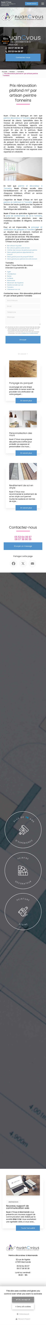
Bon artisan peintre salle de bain (18, 248)
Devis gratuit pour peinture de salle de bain (22, 259)
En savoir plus (26, 400)
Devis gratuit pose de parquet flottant (20, 257)
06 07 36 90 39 (15, 48)
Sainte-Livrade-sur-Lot (15, 285)
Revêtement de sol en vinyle (21, 486)
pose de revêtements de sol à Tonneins (24, 216)
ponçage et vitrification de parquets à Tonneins (23, 228)
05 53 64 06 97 (15, 51)
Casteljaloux (11, 274)
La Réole (10, 278)
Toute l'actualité (28, 1228)
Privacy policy (24, 1319)
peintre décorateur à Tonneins (17, 118)
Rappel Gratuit (31, 4)
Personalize (24, 1314)
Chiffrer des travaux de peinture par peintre (22, 250)
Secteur (12, 72)
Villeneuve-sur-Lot (13, 289)
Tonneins (20, 72)
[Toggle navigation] (42, 4)
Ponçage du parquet (21, 383)
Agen (9, 272)
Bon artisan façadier (14, 246)
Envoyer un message (23, 546)
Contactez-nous (23, 57)
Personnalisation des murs (20, 434)
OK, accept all (24, 1299)
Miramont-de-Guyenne (15, 283)
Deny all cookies (24, 1306)
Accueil (4, 72)
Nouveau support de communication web (17, 1207)
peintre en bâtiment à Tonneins (18, 202)
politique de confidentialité (29, 333)
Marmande (11, 280)
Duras (9, 276)
